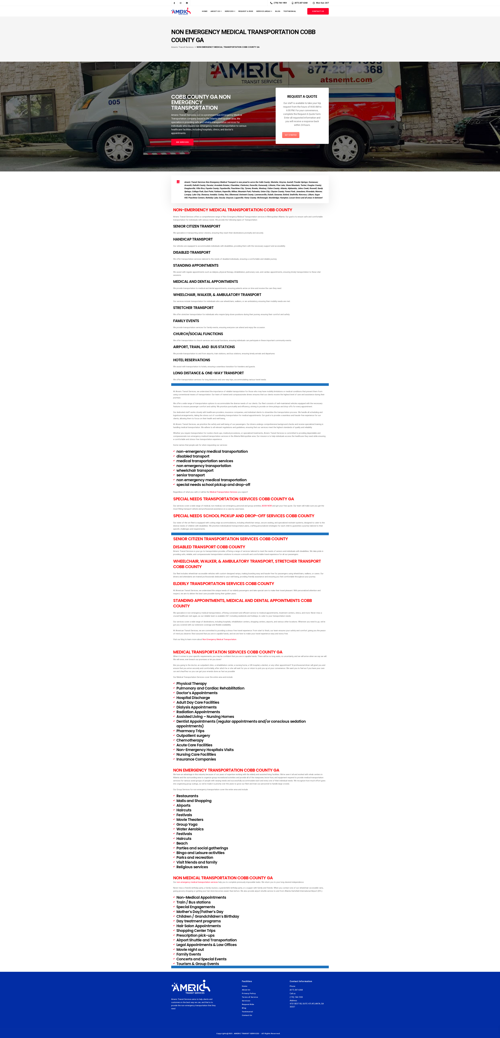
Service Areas (263, 11)
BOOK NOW (267, 506)
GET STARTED (291, 135)
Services (229, 11)
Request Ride (248, 1004)
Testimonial (289, 11)
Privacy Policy (249, 993)
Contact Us (318, 11)
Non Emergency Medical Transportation (219, 639)
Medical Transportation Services (223, 492)
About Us (215, 11)
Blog (277, 11)
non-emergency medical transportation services (197, 882)
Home (204, 11)
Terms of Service (250, 997)
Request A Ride (245, 11)
